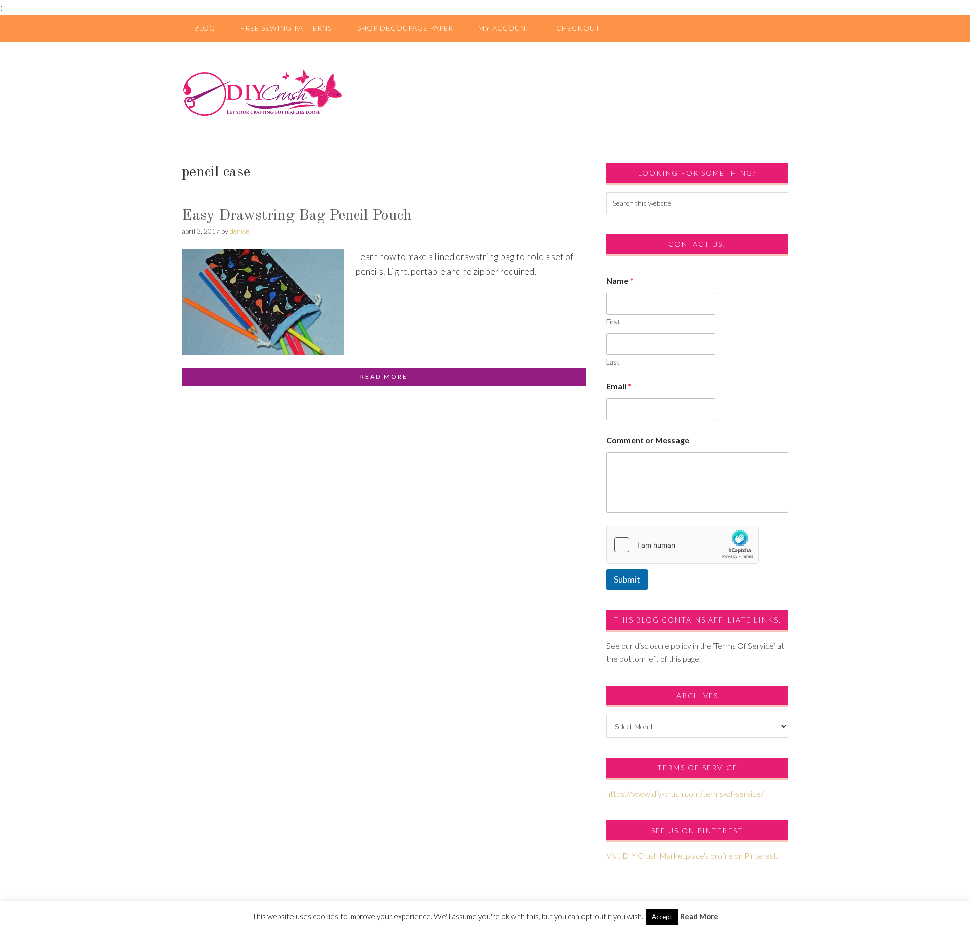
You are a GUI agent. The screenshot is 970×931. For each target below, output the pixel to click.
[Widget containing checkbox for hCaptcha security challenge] (682, 545)
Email (619, 386)
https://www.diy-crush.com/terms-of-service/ (685, 793)
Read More (699, 916)
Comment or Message (647, 440)
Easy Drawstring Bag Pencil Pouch (297, 215)
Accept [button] (662, 917)
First (613, 321)
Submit (627, 579)
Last (613, 361)
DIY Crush (485, 92)
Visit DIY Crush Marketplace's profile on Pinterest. (692, 855)
